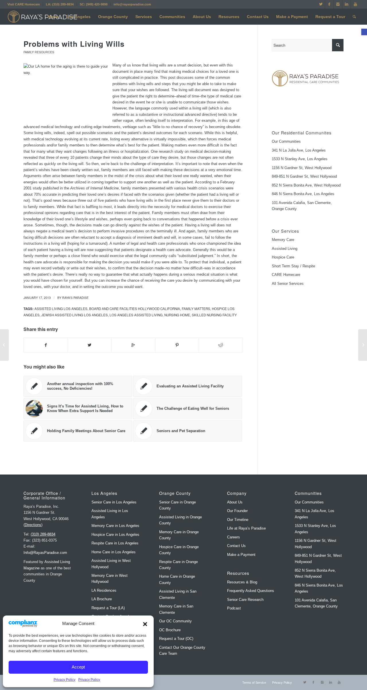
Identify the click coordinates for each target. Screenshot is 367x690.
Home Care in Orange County (177, 579)
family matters (196, 308)
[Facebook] (329, 4)
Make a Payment (241, 554)
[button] (364, 32)
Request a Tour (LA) (108, 608)
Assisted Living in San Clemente (177, 594)
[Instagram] (338, 4)
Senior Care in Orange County (177, 505)
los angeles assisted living (136, 315)
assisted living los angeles (60, 308)
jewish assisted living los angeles (74, 315)
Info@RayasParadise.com (45, 552)
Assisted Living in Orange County (180, 520)
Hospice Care (283, 257)
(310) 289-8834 (43, 534)
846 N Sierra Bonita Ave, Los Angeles (303, 194)
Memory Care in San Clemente (176, 609)
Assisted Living (284, 248)
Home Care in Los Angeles (113, 552)
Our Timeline (237, 520)
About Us (235, 502)
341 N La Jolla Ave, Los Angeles (299, 150)
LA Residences (103, 590)
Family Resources (39, 52)
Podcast (234, 608)
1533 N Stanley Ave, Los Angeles (299, 159)
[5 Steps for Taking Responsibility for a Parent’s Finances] (4, 345)
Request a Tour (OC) (176, 638)
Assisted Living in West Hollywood (111, 563)
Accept (78, 666)
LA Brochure (101, 599)
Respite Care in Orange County (178, 565)
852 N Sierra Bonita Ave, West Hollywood (306, 185)
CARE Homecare (286, 275)
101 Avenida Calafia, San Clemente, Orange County (302, 206)
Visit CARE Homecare (23, 4)
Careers (233, 537)
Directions (33, 525)
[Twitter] (321, 4)
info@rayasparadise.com (132, 4)
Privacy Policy (64, 680)
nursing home (177, 315)
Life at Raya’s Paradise (246, 528)
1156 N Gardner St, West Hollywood (301, 168)
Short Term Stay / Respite (293, 266)
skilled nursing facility (214, 315)
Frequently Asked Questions (250, 591)
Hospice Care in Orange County (179, 550)
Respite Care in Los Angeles (114, 543)
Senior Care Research (245, 599)
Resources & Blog (242, 582)
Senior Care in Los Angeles (113, 502)
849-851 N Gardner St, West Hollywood (304, 176)
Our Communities (286, 141)
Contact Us (236, 546)
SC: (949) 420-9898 (94, 4)
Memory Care (283, 240)
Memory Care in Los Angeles (115, 526)
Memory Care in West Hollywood (109, 578)
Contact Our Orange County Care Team (182, 650)
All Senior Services (288, 283)
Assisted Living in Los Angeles (109, 514)
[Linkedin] (346, 4)
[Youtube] (355, 4)
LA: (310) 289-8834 (60, 4)
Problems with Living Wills (74, 43)
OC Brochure (170, 630)
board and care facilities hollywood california (134, 308)
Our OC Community (175, 621)
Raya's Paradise (75, 297)
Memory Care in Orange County (179, 535)
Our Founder (237, 511)
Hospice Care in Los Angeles (115, 534)
